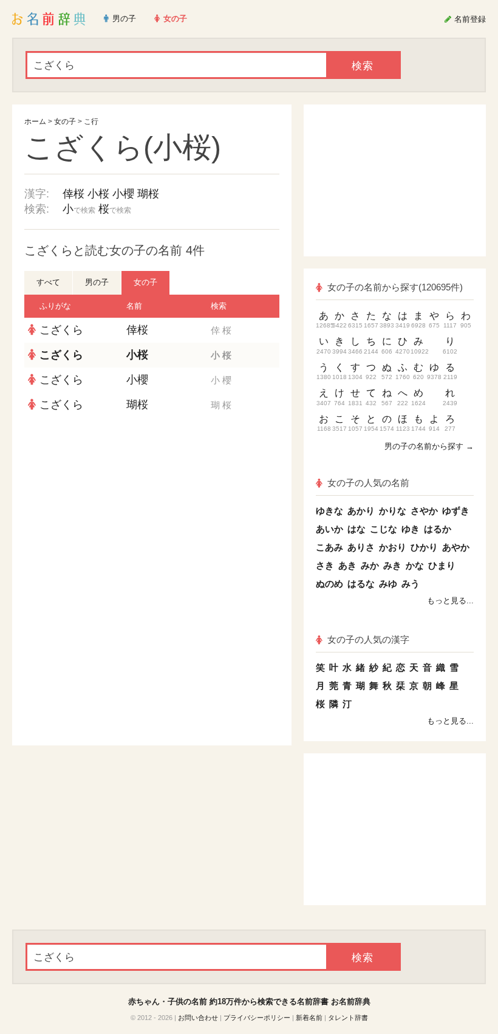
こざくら (61, 330)
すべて (48, 282)
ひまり (441, 565)
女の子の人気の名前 (368, 483)
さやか (424, 510)
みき (392, 565)
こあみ (329, 547)
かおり (392, 547)
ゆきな (329, 510)
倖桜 (73, 194)
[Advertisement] (152, 505)
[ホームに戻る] (49, 19)
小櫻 (123, 194)
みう (410, 583)
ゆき (410, 529)
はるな (361, 583)
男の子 (97, 282)
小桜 (98, 194)
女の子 (65, 121)
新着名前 (309, 1017)
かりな (392, 510)
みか (370, 565)
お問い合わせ (198, 1017)
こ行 (91, 121)
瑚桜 (148, 194)
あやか (455, 547)
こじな (383, 529)
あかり (361, 510)
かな (415, 565)
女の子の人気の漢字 (368, 639)
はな (356, 529)
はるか (437, 529)
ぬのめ (329, 583)
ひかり (424, 547)
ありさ (361, 547)
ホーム (35, 121)
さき (325, 565)
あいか (329, 529)
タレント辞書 (348, 1017)
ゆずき (455, 510)
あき (347, 565)
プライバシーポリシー (256, 1017)
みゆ (388, 583)
